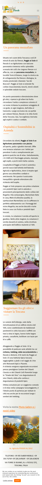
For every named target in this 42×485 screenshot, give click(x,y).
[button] (5, 429)
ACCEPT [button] (17, 480)
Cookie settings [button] (8, 480)
